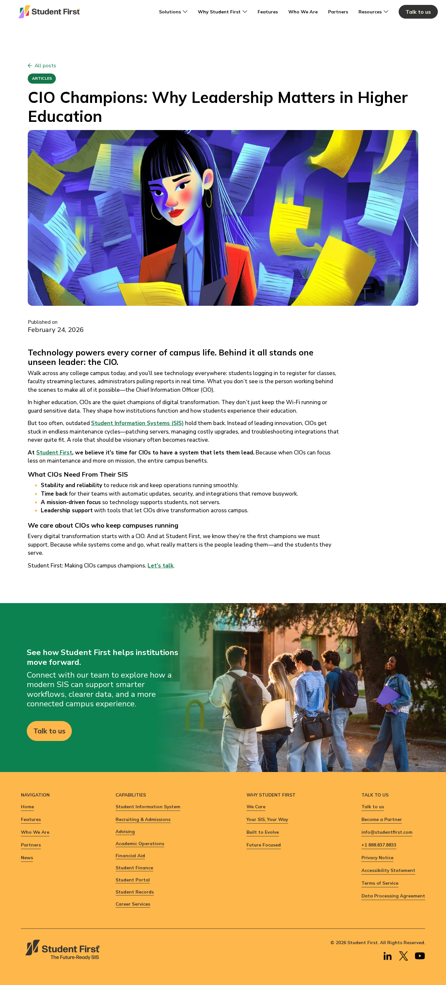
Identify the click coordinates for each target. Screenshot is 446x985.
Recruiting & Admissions (143, 819)
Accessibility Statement (388, 870)
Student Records (135, 892)
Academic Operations (140, 843)
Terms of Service (379, 883)
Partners (338, 12)
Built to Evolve (263, 832)
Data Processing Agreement (393, 895)
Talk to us (418, 11)
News (27, 857)
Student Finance (134, 867)
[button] (173, 11)
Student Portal (133, 879)
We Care (256, 806)
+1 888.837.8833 (378, 844)
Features (268, 12)
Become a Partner (381, 819)
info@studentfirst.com (386, 832)
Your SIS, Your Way (267, 819)
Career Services (133, 904)
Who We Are (303, 12)
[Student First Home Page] (49, 11)
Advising (125, 831)
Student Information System (148, 806)
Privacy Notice (377, 857)
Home (27, 806)
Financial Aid (130, 855)
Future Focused (264, 844)
